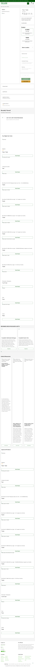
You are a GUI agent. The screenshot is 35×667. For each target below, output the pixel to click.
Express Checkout (26, 81)
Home (1, 6)
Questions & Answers (6, 98)
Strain (3, 6)
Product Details (5, 86)
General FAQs (20, 657)
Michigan (6, 657)
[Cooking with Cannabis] (17, 161)
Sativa (5, 6)
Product (23, 27)
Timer (3, 297)
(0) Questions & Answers (5, 11)
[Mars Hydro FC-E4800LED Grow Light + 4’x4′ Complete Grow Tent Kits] (17, 210)
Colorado (6, 656)
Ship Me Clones (20, 656)
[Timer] (17, 292)
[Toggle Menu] (33, 3)
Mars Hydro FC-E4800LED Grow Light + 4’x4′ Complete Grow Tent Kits (13, 215)
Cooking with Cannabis (6, 166)
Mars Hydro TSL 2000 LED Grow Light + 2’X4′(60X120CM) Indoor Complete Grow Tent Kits (17, 248)
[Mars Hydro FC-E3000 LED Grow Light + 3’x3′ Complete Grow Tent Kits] (17, 226)
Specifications (5, 91)
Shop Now (8, 348)
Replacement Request (21, 658)
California (2, 656)
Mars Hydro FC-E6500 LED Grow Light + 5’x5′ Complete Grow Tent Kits (14, 199)
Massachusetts (3, 657)
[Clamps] (17, 308)
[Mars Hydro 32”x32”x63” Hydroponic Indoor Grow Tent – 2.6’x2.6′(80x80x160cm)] (17, 177)
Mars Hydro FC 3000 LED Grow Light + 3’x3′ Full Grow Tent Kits (12, 264)
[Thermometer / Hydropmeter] (17, 275)
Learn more (7, 446)
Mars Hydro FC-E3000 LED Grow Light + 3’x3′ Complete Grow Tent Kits (13, 545)
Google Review (20, 661)
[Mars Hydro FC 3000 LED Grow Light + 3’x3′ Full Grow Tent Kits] (17, 259)
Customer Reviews (6, 104)
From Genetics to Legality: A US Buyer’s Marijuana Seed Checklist (6, 365)
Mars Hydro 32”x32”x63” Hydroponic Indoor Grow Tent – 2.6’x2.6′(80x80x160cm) (14, 496)
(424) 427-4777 (3, 645)
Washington (2, 661)
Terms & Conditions (23, 665)
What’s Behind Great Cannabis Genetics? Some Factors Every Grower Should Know (17, 425)
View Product (17, 155)
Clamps (3, 313)
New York (2, 658)
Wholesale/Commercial (28, 656)
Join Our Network (27, 657)
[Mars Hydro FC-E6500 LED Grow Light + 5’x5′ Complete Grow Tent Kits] (17, 193)
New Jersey (6, 658)
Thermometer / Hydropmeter (6, 281)
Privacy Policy (28, 665)
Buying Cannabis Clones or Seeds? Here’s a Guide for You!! (28, 424)
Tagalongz (3, 148)
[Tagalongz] (17, 143)
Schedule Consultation (28, 658)
